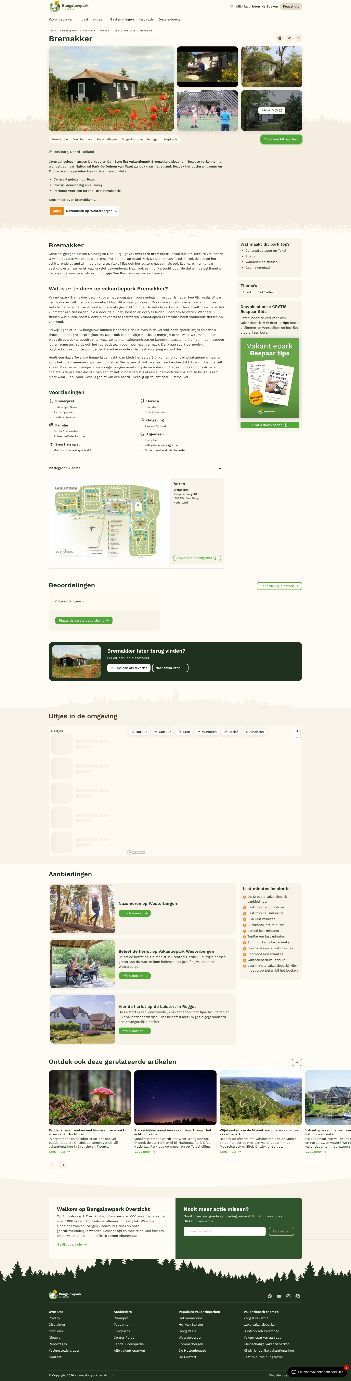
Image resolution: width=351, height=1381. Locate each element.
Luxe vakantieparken (260, 1324)
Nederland (89, 30)
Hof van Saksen (191, 1324)
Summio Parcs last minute (268, 942)
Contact (55, 1357)
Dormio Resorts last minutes (270, 948)
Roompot (121, 1318)
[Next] (62, 1165)
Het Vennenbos (191, 1318)
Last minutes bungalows (263, 1357)
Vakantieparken (69, 30)
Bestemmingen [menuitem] (122, 19)
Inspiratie (170, 139)
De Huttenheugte (192, 1350)
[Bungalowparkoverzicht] (69, 6)
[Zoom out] (297, 737)
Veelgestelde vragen (64, 1350)
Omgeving (128, 139)
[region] (214, 791)
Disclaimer (57, 1324)
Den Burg (129, 30)
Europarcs (122, 1331)
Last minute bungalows (266, 907)
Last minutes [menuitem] (91, 19)
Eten (186, 732)
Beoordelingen (107, 139)
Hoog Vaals (187, 1331)
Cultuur (165, 732)
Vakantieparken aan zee (262, 1337)
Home (52, 30)
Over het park (82, 139)
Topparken (122, 1324)
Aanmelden (281, 1231)
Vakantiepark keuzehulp (266, 960)
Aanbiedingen (149, 139)
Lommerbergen (191, 1344)
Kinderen (257, 732)
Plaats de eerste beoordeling (81, 620)
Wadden (104, 30)
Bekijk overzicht (69, 1244)
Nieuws (54, 1337)
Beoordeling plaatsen (277, 586)
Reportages (58, 1344)
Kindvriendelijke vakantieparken (269, 1350)
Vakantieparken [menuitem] (61, 19)
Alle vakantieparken (129, 1350)
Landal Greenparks (129, 1344)
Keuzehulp (291, 6)
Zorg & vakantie (256, 1318)
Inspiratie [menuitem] (146, 19)
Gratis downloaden (267, 425)
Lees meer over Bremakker (70, 200)
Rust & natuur (266, 292)
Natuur (141, 732)
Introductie (60, 139)
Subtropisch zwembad (261, 1331)
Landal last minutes (263, 931)
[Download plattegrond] (109, 521)
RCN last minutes (261, 919)
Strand (247, 292)
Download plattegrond (194, 558)
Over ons (56, 1331)
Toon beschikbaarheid (281, 139)
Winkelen (209, 732)
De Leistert (187, 1357)
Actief (233, 732)
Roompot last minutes (265, 954)
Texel (117, 30)
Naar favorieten (168, 668)
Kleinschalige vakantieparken (267, 1344)
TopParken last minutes (266, 936)
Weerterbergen (190, 1337)
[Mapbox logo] (136, 852)
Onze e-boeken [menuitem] (170, 19)
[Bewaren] (298, 38)
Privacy (54, 1318)
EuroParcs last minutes (265, 925)
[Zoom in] (297, 731)
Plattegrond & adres (64, 468)
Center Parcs (124, 1337)
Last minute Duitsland (265, 913)
